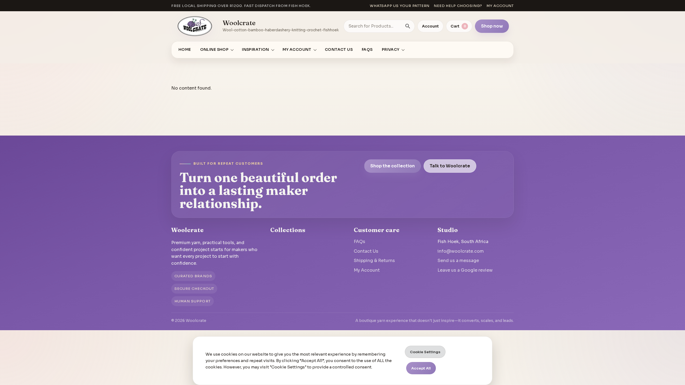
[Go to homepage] (195, 26)
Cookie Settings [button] (425, 352)
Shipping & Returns (374, 260)
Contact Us (339, 49)
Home (184, 49)
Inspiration (255, 49)
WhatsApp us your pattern (399, 5)
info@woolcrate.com (460, 251)
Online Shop (214, 49)
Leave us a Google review (465, 270)
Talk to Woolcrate (450, 166)
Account (430, 26)
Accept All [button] (421, 368)
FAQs (367, 49)
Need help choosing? (458, 5)
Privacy (390, 49)
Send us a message (458, 260)
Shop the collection (392, 166)
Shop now (492, 26)
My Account (367, 270)
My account (500, 5)
